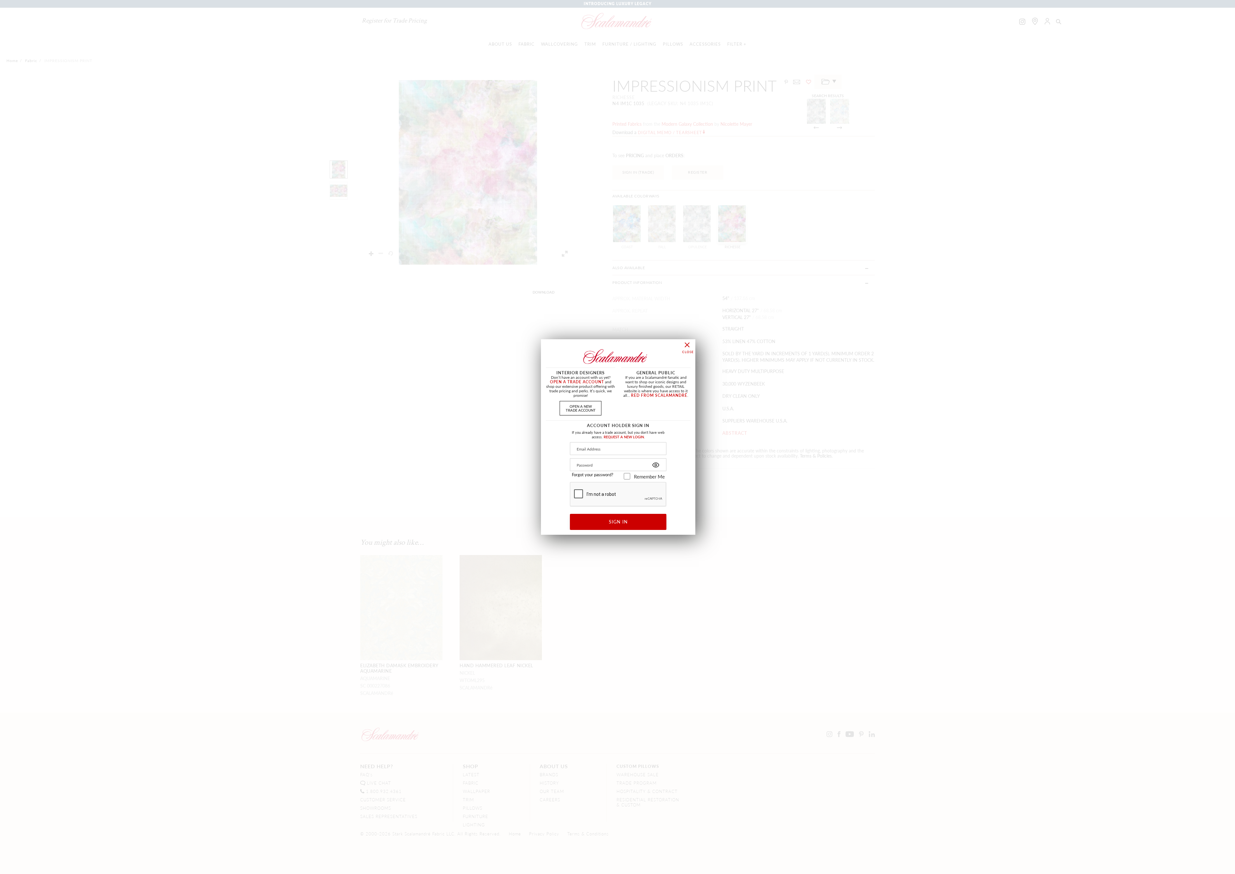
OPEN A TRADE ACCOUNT (577, 382)
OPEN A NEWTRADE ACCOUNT (581, 408)
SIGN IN (618, 521)
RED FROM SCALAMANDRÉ (659, 395)
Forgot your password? (592, 475)
